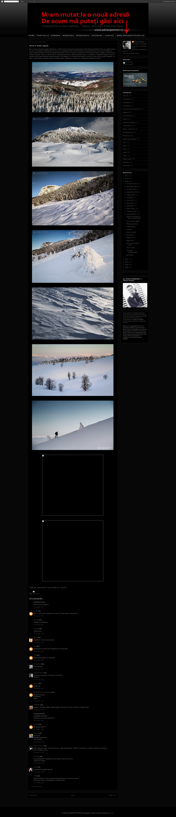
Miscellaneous (127, 132)
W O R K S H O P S (82, 35)
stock (125, 149)
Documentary (127, 115)
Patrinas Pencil (39, 745)
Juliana (36, 733)
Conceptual (127, 106)
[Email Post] (33, 591)
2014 (127, 176)
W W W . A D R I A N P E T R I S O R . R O (130, 35)
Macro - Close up (128, 129)
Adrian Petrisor (39, 673)
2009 (127, 264)
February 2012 (132, 211)
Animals (125, 95)
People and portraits (129, 139)
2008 (127, 267)
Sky (124, 142)
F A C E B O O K (96, 35)
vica (35, 646)
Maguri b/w (130, 240)
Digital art (126, 112)
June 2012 (130, 200)
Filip (35, 776)
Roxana (36, 620)
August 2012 (131, 195)
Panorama (126, 135)
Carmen (36, 628)
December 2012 (132, 183)
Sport (125, 145)
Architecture (127, 99)
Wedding (126, 162)
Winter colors (130, 247)
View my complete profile (131, 53)
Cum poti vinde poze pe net (132, 109)
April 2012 (130, 206)
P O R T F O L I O (43, 35)
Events (125, 119)
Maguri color (130, 237)
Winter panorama (132, 224)
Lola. (35, 767)
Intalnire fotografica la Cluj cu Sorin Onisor (133, 217)
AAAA (36, 611)
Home (73, 795)
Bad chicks (129, 255)
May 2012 (130, 203)
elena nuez (37, 664)
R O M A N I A (55, 35)
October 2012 (131, 189)
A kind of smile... (131, 232)
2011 (127, 259)
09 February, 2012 (39, 763)
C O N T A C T (109, 35)
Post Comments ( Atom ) (77, 800)
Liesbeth (37, 756)
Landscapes (36, 593)
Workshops (126, 165)
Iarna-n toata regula (132, 221)
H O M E (31, 35)
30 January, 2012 (39, 607)
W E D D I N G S (68, 35)
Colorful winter (131, 226)
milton (36, 683)
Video (125, 155)
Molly (36, 637)
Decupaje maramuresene (132, 251)
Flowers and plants (129, 122)
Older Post (112, 795)
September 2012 (132, 192)
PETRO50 (37, 705)
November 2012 (132, 186)
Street (125, 152)
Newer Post (33, 795)
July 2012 (130, 197)
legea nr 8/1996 (138, 319)
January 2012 (131, 214)
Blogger (111, 813)
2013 (127, 178)
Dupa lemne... (130, 235)
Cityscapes (126, 102)
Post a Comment (37, 786)
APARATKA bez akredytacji (42, 692)
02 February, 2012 (39, 752)
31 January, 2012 (39, 720)
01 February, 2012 (39, 742)
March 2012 (131, 208)
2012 (127, 181)
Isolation (129, 229)
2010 (127, 262)
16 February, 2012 (39, 772)
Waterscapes (127, 159)
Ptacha (36, 724)
